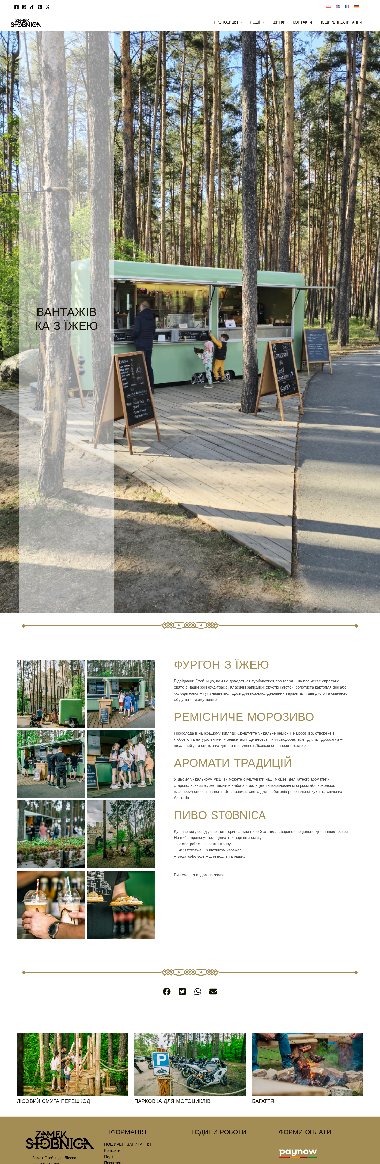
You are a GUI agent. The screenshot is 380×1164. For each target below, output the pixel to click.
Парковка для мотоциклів (172, 1102)
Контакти (112, 1151)
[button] (240, 23)
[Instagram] (24, 7)
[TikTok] (32, 7)
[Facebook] (16, 7)
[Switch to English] (338, 7)
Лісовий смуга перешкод (53, 1102)
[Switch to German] (356, 7)
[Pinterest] (39, 7)
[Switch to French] (347, 7)
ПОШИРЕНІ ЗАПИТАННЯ (127, 1145)
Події (108, 1157)
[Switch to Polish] (328, 7)
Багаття (263, 1102)
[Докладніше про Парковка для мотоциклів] (190, 1065)
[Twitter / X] (47, 7)
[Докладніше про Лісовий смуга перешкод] (72, 1065)
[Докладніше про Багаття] (307, 1065)
